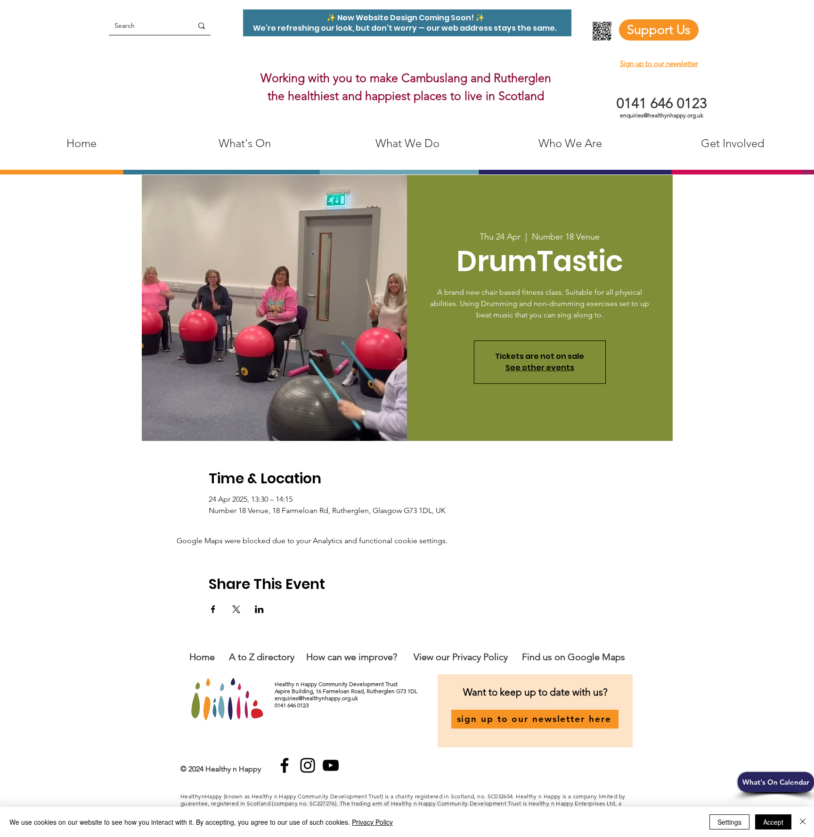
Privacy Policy (372, 822)
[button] (776, 782)
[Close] (802, 821)
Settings (729, 822)
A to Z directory (261, 657)
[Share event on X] (236, 609)
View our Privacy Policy (462, 657)
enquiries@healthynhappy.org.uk (661, 115)
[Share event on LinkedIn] (259, 609)
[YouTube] (331, 765)
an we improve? (364, 657)
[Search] (202, 26)
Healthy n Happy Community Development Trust (337, 684)
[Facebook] (284, 765)
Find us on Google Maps (573, 657)
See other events (539, 367)
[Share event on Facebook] (213, 609)
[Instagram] (307, 765)
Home (202, 657)
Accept (773, 822)
